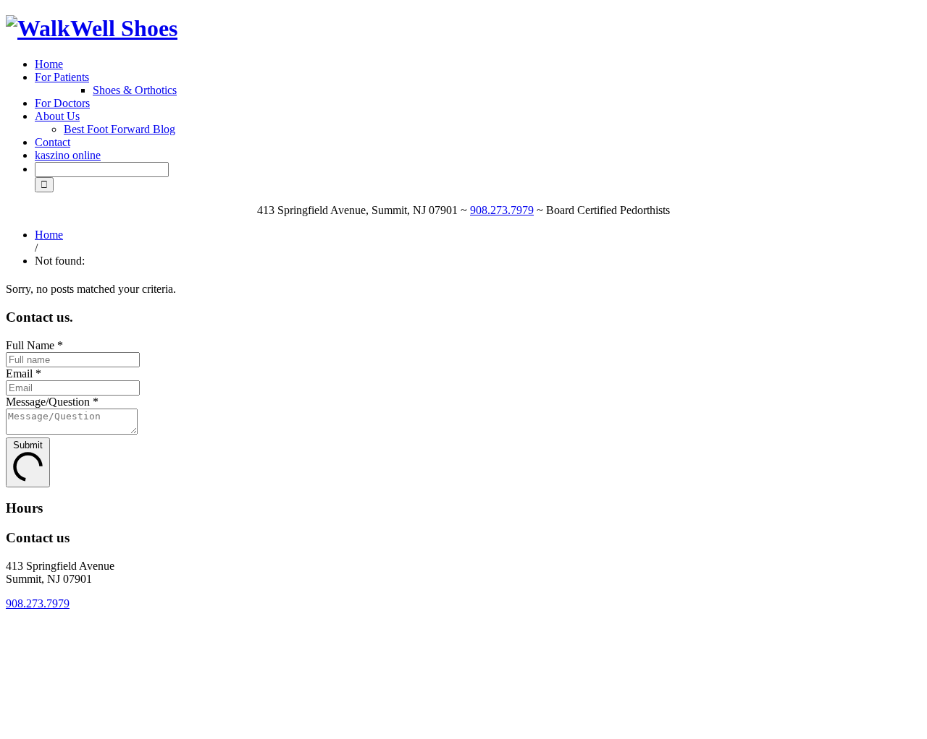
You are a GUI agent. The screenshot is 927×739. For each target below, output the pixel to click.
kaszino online (68, 155)
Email (23, 373)
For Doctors (62, 103)
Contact (52, 142)
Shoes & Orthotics (135, 90)
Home (49, 64)
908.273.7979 (502, 210)
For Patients (62, 77)
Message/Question (52, 402)
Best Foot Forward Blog (119, 129)
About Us (57, 116)
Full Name (34, 345)
